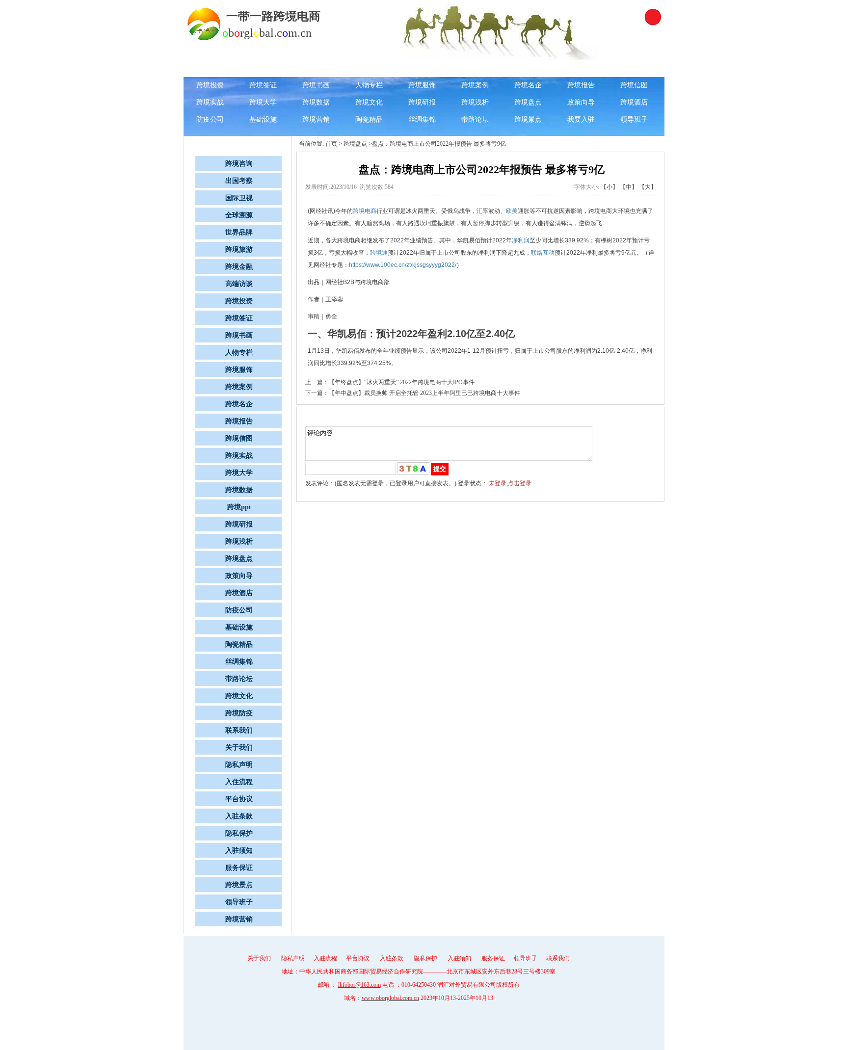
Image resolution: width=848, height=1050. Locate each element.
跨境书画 (316, 85)
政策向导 (581, 102)
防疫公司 (210, 119)
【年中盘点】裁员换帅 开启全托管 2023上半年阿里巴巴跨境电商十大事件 (424, 393)
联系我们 (239, 730)
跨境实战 (210, 102)
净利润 (521, 240)
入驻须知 (239, 850)
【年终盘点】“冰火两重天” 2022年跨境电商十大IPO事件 (402, 382)
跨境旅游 (528, 68)
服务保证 (239, 867)
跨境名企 (528, 85)
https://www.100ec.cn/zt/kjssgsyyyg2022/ (402, 265)
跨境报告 (581, 85)
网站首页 (210, 68)
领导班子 (634, 119)
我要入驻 (581, 119)
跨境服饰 (422, 85)
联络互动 (543, 252)
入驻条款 (239, 816)
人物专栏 (369, 85)
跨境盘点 (528, 102)
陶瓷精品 (369, 119)
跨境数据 (316, 102)
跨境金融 (581, 68)
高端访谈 (634, 68)
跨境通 (379, 252)
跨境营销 (316, 119)
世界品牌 (475, 68)
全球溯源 (422, 68)
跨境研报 (422, 102)
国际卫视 (369, 68)
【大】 (648, 187)
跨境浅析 (475, 102)
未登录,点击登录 (510, 483)
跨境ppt (239, 507)
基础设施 (263, 119)
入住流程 (239, 782)
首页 (331, 143)
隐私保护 (239, 833)
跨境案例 (475, 85)
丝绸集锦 (422, 119)
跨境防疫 (239, 713)
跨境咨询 (263, 68)
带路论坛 (475, 119)
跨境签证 (263, 85)
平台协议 (239, 799)
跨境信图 (634, 85)
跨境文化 (369, 102)
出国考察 (316, 68)
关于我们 (239, 747)
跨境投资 (210, 85)
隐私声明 (239, 764)
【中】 (628, 187)
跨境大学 (263, 102)
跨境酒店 (634, 102)
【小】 (609, 187)
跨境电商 (364, 211)
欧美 (512, 211)
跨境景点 (528, 119)
